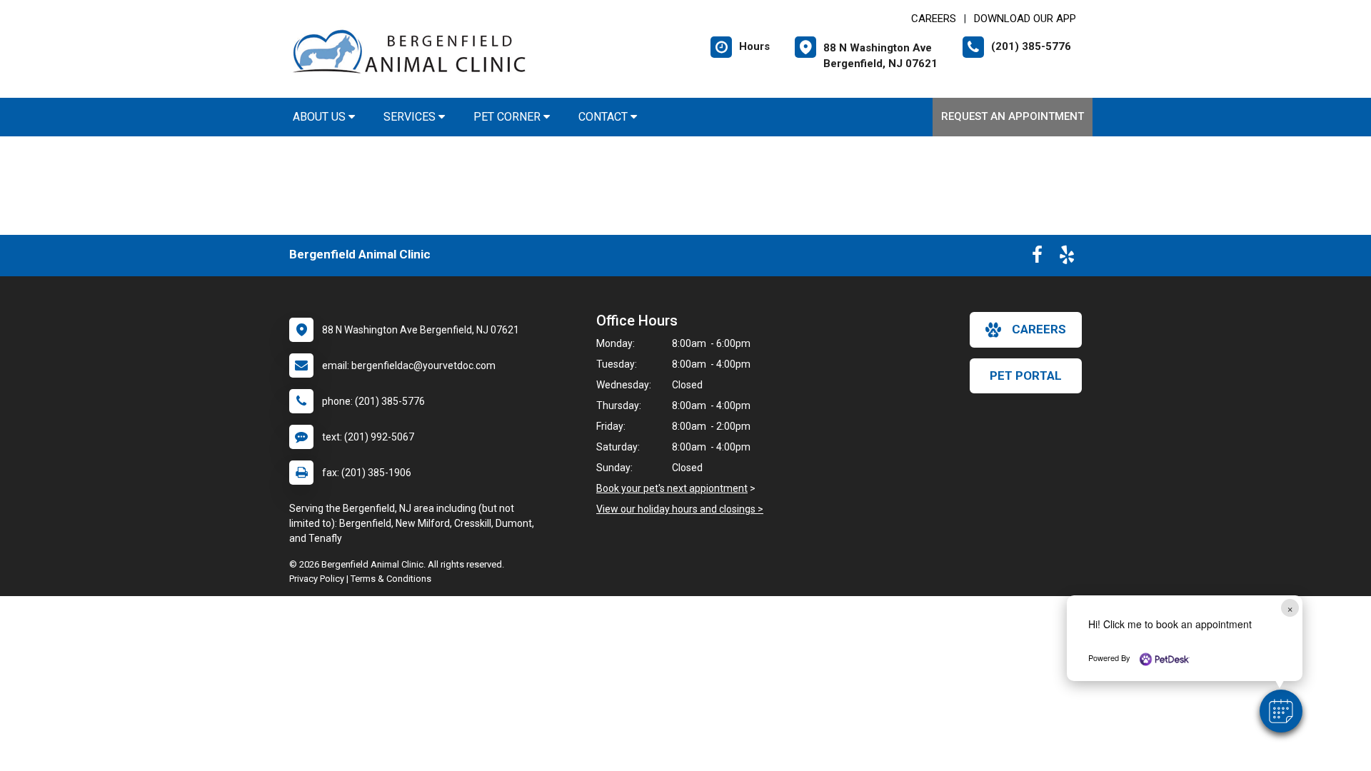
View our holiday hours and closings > (679, 509)
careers (1039, 329)
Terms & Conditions (391, 578)
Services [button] (410, 117)
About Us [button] (320, 117)
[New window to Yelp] (1067, 257)
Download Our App (1025, 18)
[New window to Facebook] (1037, 257)
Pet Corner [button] (508, 117)
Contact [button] (604, 117)
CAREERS (933, 18)
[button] (1281, 711)
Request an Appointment (1012, 116)
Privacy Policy (316, 578)
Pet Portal (1026, 375)
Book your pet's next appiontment (672, 488)
